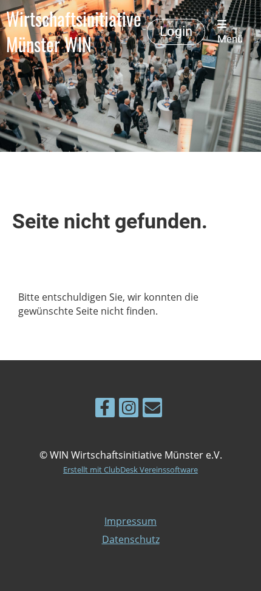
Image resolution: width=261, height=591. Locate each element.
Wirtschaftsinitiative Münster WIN (73, 31)
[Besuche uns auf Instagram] (128, 410)
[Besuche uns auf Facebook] (105, 410)
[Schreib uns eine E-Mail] (152, 410)
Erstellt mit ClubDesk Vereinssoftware (130, 469)
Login (176, 31)
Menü (230, 39)
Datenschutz (131, 539)
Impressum (130, 521)
